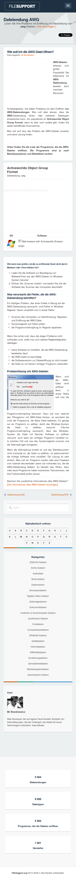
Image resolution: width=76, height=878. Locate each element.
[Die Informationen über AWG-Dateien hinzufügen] (32, 484)
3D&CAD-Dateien (38, 562)
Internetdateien (38, 646)
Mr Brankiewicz (27, 54)
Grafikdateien (38, 640)
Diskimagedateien (38, 601)
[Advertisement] (29, 82)
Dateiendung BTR (60, 494)
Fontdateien (38, 624)
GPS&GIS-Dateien (38, 635)
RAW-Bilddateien (38, 652)
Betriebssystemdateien (38, 669)
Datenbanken (38, 584)
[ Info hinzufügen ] (46, 26)
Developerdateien (38, 590)
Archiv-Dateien (38, 567)
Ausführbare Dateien (38, 618)
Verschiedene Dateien (38, 674)
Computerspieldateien (38, 629)
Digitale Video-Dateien (38, 595)
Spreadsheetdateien (38, 663)
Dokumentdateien (38, 607)
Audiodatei (38, 573)
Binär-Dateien (38, 578)
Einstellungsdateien (38, 657)
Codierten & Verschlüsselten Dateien (38, 612)
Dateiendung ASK (16, 494)
